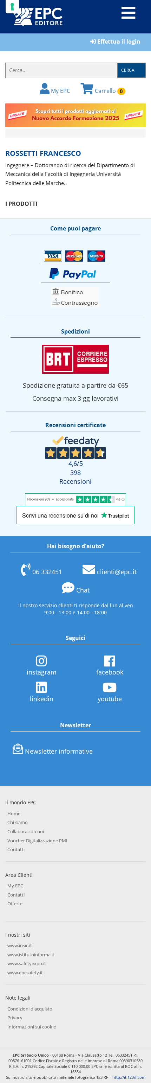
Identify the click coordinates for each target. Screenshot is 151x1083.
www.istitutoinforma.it (30, 954)
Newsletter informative (59, 751)
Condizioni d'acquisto (29, 1009)
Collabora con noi (25, 831)
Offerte (14, 903)
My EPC (60, 91)
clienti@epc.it (117, 572)
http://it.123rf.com (128, 1077)
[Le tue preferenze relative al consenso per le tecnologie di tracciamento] (12, 6)
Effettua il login (118, 41)
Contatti (16, 849)
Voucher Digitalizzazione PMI (37, 840)
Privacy (14, 1017)
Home (13, 813)
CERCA (127, 70)
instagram (42, 672)
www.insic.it (19, 945)
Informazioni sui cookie (31, 1027)
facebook (109, 672)
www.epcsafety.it (25, 972)
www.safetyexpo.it (26, 963)
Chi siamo (17, 822)
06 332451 (47, 572)
